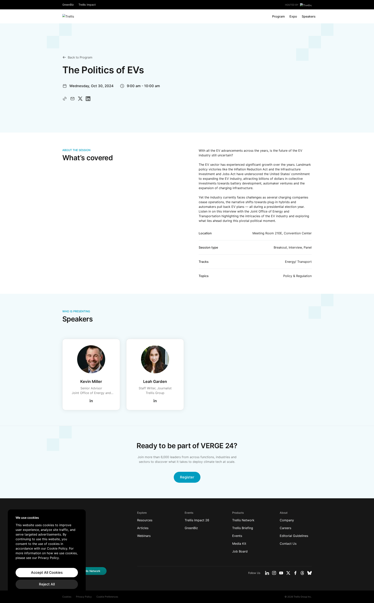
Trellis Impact (87, 4)
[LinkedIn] (267, 573)
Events (237, 536)
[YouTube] (281, 573)
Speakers (309, 16)
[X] (288, 573)
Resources (144, 520)
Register (187, 477)
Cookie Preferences (107, 596)
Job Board (240, 551)
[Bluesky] (309, 573)
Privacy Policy (84, 596)
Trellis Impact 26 (197, 520)
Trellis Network (243, 520)
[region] (47, 552)
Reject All (47, 584)
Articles (142, 528)
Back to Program (80, 57)
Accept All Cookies (47, 572)
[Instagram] (274, 573)
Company (287, 520)
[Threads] (302, 573)
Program (278, 16)
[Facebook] (295, 573)
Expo (293, 16)
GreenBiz (68, 4)
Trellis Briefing (242, 528)
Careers (285, 528)
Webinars (144, 536)
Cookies (66, 596)
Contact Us (288, 543)
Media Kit (239, 543)
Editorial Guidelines (294, 536)
